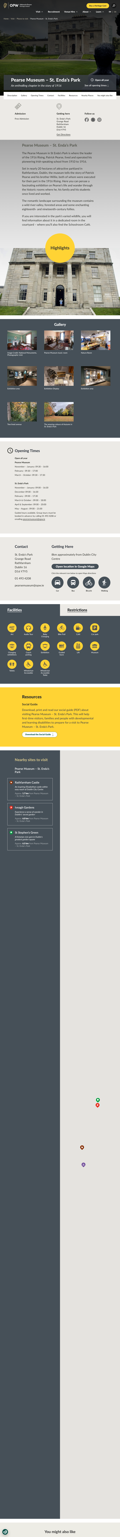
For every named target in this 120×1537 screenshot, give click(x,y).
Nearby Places (87, 96)
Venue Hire (69, 12)
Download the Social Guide (38, 735)
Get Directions (63, 135)
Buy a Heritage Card (97, 6)
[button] (83, 1165)
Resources (73, 96)
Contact (50, 96)
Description (12, 96)
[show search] (113, 5)
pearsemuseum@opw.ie (34, 519)
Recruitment (54, 12)
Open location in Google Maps (75, 566)
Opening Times (37, 96)
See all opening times (96, 85)
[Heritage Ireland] (15, 4)
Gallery (24, 96)
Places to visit (22, 19)
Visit (38, 12)
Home (6, 19)
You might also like (105, 96)
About (85, 12)
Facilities (61, 96)
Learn (98, 12)
